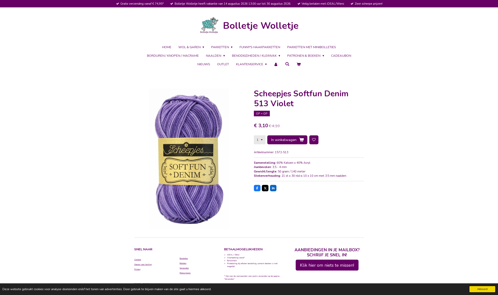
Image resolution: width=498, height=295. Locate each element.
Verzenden (184, 268)
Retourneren (185, 273)
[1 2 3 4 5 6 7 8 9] (260, 139)
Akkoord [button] (482, 289)
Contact (137, 259)
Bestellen (184, 258)
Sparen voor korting (143, 264)
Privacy (137, 269)
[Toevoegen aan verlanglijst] (313, 139)
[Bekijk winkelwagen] (298, 64)
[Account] (276, 64)
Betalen (183, 263)
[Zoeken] (287, 64)
